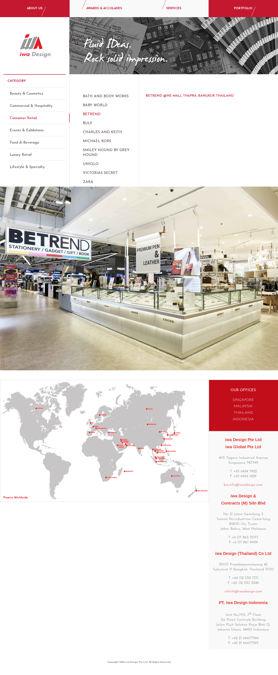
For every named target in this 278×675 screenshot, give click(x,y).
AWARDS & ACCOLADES (104, 8)
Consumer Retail (23, 118)
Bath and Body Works (106, 96)
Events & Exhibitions (27, 130)
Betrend (92, 114)
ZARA (88, 182)
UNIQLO (91, 164)
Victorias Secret (100, 173)
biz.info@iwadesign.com (243, 485)
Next (271, 279)
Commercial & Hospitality (31, 106)
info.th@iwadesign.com (243, 591)
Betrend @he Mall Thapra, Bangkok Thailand (190, 95)
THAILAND (243, 413)
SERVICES (173, 8)
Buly (87, 123)
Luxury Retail (21, 155)
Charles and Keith (102, 132)
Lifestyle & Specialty (27, 167)
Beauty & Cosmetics (26, 94)
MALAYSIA (243, 406)
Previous (6, 279)
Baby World (95, 105)
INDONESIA (243, 419)
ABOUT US (35, 8)
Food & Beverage (24, 143)
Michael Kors (97, 141)
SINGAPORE (243, 400)
